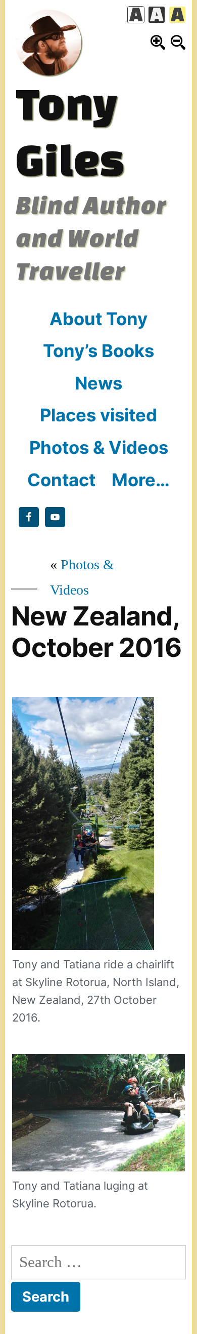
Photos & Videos (98, 447)
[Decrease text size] (178, 42)
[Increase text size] (158, 42)
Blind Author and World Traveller (91, 237)
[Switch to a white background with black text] (135, 14)
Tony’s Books (98, 350)
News (98, 383)
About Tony (98, 318)
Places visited (98, 414)
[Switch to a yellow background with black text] (177, 14)
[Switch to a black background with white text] (156, 14)
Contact (61, 479)
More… (141, 479)
